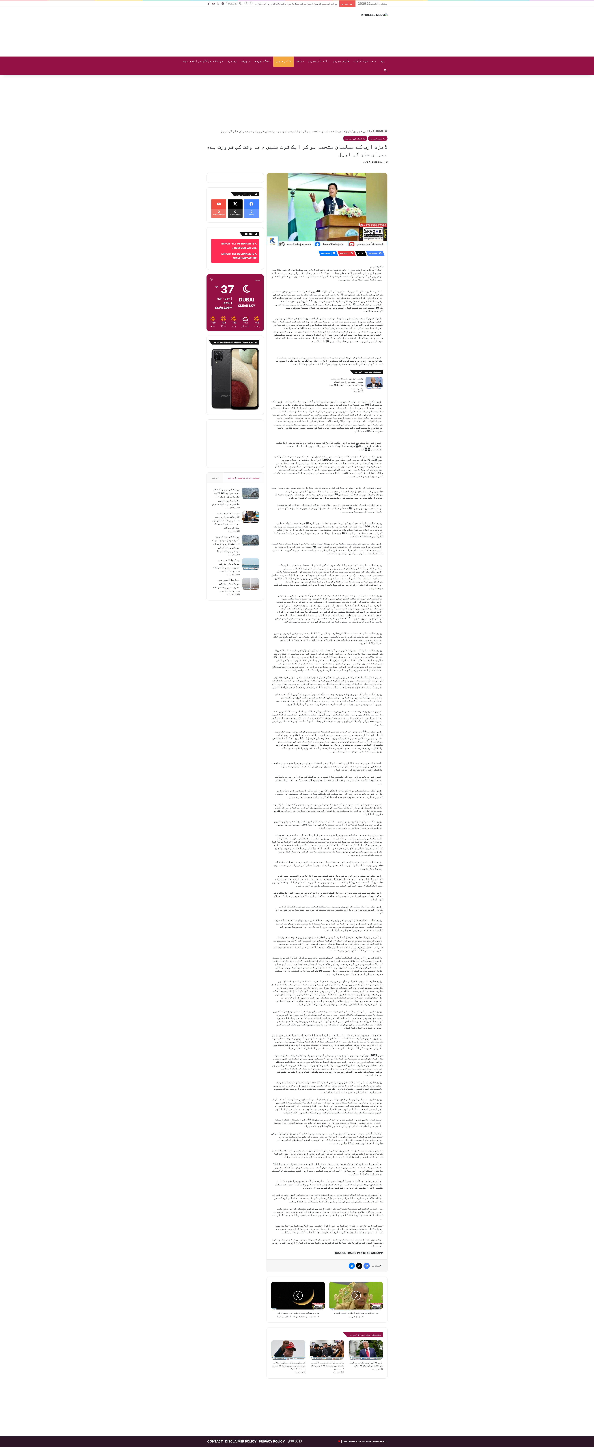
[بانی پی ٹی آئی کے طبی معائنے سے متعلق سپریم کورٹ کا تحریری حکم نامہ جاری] (327, 1295)
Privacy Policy (272, 1387)
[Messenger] (352, 1211)
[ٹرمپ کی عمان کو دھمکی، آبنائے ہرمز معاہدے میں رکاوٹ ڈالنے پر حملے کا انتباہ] (288, 1295)
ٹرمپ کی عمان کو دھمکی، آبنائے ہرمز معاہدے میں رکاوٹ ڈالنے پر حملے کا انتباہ (288, 1311)
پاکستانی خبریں (318, 61)
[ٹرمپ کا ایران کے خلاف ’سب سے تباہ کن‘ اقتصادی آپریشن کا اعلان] (366, 1295)
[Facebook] (367, 1211)
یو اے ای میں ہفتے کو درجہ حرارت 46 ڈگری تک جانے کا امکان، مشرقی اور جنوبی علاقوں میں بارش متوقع (225, 488)
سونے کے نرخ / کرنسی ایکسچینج (204, 61)
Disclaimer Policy (241, 1387)
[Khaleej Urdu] (374, 15)
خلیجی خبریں (341, 61)
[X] (359, 1211)
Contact (215, 1387)
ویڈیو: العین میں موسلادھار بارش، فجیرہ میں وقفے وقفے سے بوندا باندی (292, 3)
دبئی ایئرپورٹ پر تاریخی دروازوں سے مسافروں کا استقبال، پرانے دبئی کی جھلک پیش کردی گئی (226, 511)
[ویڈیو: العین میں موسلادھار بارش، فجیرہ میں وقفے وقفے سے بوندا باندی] (250, 555)
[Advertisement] (266, 31)
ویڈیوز (232, 61)
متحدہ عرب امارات (364, 61)
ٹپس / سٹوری (263, 61)
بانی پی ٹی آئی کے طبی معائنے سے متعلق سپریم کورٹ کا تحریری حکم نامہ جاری (327, 1311)
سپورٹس (245, 61)
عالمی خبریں (283, 61)
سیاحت (300, 61)
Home (379, 126)
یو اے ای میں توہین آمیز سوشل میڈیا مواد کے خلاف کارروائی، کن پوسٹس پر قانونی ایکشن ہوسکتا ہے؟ (225, 535)
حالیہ (214, 468)
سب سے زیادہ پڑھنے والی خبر (243, 468)
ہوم (383, 61)
